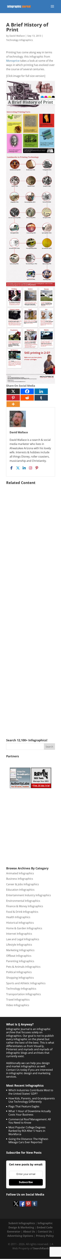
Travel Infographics (18, 999)
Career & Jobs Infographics (22, 884)
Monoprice (13, 60)
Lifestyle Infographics (19, 944)
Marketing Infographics (20, 950)
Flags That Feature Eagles (23, 1106)
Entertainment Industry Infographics (28, 895)
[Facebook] (27, 391)
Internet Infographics (19, 933)
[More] (13, 404)
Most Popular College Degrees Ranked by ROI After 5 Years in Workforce (27, 1131)
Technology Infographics (19, 40)
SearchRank (41, 1248)
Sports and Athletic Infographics (26, 983)
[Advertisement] (30, 607)
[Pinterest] (13, 398)
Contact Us (45, 1231)
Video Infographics (17, 1005)
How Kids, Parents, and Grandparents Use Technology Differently (31, 1100)
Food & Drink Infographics (22, 912)
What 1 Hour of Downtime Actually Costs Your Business (29, 1112)
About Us (29, 1231)
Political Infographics (19, 972)
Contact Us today (16, 1070)
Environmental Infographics (23, 901)
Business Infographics (19, 878)
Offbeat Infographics (18, 956)
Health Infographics (18, 917)
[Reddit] (27, 398)
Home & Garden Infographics (24, 928)
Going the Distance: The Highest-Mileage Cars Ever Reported (28, 1140)
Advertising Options (20, 1236)
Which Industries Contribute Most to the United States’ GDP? (30, 1091)
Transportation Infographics (23, 994)
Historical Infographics (20, 922)
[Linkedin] (41, 391)
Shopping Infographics (20, 977)
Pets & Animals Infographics (23, 966)
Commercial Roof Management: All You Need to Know (29, 1121)
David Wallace (17, 35)
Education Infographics (20, 889)
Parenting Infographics (20, 961)
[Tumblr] (41, 398)
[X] (13, 391)
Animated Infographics (20, 873)
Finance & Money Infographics (24, 906)
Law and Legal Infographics (22, 939)
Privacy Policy (45, 1236)
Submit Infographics (21, 1223)
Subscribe (26, 1182)
